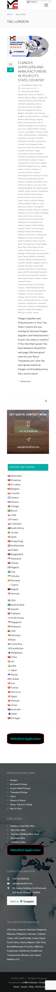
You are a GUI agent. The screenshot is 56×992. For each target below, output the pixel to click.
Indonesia (22, 185)
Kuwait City (29, 197)
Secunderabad (43, 253)
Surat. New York (32, 275)
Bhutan (21, 119)
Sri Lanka (21, 275)
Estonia (31, 153)
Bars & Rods (16, 808)
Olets (13, 796)
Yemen (36, 312)
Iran (35, 185)
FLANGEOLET (24, 163)
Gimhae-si (36, 169)
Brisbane (33, 122)
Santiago (21, 253)
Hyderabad (37, 182)
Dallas (40, 144)
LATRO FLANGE (24, 203)
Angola (41, 97)
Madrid (29, 210)
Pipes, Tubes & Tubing (21, 804)
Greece (29, 172)
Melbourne (22, 213)
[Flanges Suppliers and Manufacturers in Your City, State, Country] (28, 46)
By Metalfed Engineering (31, 85)
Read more (26, 381)
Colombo (30, 138)
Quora (24, 986)
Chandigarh (30, 132)
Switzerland (23, 278)
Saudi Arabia (31, 253)
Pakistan (21, 234)
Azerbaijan (37, 107)
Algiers (34, 97)
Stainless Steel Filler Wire (22, 826)
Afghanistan (23, 94)
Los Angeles (38, 206)
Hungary (28, 182)
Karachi (34, 191)
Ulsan (20, 300)
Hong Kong (31, 178)
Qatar (38, 244)
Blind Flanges (30, 119)
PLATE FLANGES (25, 241)
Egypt (37, 150)
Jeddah (21, 191)
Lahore (26, 200)
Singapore (37, 263)
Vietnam (31, 306)
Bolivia (20, 122)
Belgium (21, 113)
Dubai (43, 147)
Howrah (21, 182)
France (37, 166)
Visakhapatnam (41, 306)
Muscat (29, 219)
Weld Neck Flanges (34, 309)
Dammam (22, 147)
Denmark (31, 147)
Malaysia (36, 210)
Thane (28, 281)
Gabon (44, 166)
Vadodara (42, 303)
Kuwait (21, 197)
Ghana (28, 169)
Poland (35, 241)
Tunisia (27, 297)
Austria (29, 107)
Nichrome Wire (17, 838)
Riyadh (27, 250)
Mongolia (44, 213)
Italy (34, 188)
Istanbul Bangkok (25, 188)
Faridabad (39, 153)
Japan (45, 188)
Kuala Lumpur (36, 194)
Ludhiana (22, 210)
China (20, 135)
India (45, 182)
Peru (33, 234)
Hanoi (31, 175)
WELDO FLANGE (25, 312)
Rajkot (44, 244)
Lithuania (22, 206)
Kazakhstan (43, 191)
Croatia (21, 144)
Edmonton (30, 150)
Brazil (26, 122)
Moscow (38, 216)
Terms (16, 986)
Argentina (31, 104)
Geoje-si (21, 169)
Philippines (22, 238)
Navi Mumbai (38, 219)
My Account (41, 986)
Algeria (27, 97)
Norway (21, 228)
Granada (21, 172)
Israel (43, 185)
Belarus (39, 110)
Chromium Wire (18, 842)
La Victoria (38, 197)
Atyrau (38, 104)
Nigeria (28, 225)
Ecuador (21, 150)
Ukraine (41, 297)
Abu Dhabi (35, 91)
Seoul (20, 256)
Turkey (34, 297)
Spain (20, 272)
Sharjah (29, 263)
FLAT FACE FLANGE (38, 163)
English (33, 2)
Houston (40, 178)
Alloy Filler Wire (18, 830)
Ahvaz (31, 94)
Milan (37, 213)
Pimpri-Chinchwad (35, 238)
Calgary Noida (33, 129)
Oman (27, 228)
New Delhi (33, 222)
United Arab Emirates (32, 300)
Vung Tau (21, 309)
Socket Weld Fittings (20, 788)
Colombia (22, 138)
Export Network (21, 467)
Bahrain (21, 110)
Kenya (20, 194)
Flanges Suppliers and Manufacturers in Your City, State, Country (32, 71)
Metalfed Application (25, 738)
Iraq (39, 185)
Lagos (20, 200)
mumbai (21, 219)
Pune (33, 244)
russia (41, 250)
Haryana (38, 175)
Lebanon (35, 203)
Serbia (25, 256)
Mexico (31, 213)
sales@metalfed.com (28, 446)
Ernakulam (22, 153)
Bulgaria (30, 125)
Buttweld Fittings (18, 784)
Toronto (30, 294)
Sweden (43, 275)
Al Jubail (38, 94)
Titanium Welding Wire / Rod (24, 834)
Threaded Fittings (19, 792)
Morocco (30, 216)
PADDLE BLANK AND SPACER (30, 231)
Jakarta (40, 188)
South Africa (30, 269)
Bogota (40, 119)
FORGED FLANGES (26, 166)
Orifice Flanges (37, 228)
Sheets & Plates (18, 800)
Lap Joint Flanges (37, 200)
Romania (35, 250)
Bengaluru (30, 113)
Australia (21, 107)
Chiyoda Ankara (30, 135)
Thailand (21, 281)
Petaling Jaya (41, 234)
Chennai (39, 132)
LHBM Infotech (30, 982)
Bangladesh (30, 110)
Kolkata (27, 194)
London (29, 206)
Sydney (31, 278)
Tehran (45, 278)
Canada (42, 129)
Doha (37, 147)
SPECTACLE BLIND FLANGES (35, 272)
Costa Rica (31, 141)
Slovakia (28, 266)
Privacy (42, 982)
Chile (46, 132)
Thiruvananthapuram (26, 284)
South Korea (41, 269)
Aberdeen (25, 91)
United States (31, 303)
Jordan (27, 191)
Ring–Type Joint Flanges (27, 247)
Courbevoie (41, 141)
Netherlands (23, 222)
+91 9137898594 (28, 431)
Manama (45, 210)
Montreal (22, 216)
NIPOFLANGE (38, 225)
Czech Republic (31, 144)
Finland (40, 160)
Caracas (21, 132)
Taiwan (38, 278)
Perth (28, 234)
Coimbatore (42, 135)
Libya (42, 203)
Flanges (14, 780)
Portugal (26, 244)
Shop (31, 986)
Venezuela (22, 306)
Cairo (24, 129)
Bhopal (45, 116)
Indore (30, 185)
